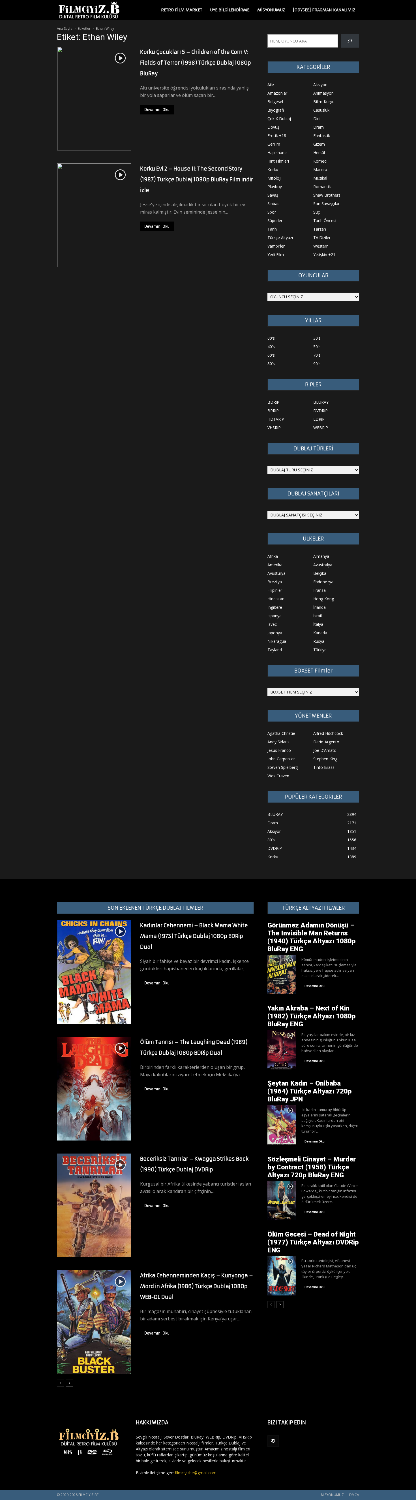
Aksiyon (320, 84)
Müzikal (320, 178)
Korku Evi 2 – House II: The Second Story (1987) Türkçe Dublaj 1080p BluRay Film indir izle (196, 179)
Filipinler (274, 590)
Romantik (322, 186)
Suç (316, 212)
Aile (270, 84)
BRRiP (273, 410)
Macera (320, 169)
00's (271, 338)
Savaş (272, 195)
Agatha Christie (281, 733)
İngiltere (274, 607)
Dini (316, 118)
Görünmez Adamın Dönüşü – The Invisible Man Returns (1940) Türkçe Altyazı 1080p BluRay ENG (311, 937)
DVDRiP (320, 410)
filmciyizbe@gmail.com (195, 1472)
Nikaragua (276, 641)
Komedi (320, 161)
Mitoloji (274, 178)
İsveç (272, 624)
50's (317, 346)
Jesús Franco (279, 750)
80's (271, 363)
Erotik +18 (276, 135)
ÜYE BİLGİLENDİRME (229, 9)
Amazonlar (277, 93)
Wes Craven (278, 775)
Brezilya (274, 581)
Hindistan (275, 598)
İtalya (318, 624)
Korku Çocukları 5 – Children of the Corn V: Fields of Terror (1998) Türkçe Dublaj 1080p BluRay (195, 63)
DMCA (354, 1494)
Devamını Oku (157, 109)
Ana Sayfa (64, 28)
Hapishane (277, 152)
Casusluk (321, 110)
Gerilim (273, 144)
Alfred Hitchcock (328, 733)
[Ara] (350, 41)
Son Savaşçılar (326, 203)
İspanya (274, 615)
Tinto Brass (323, 767)
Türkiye (320, 649)
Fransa (319, 590)
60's (271, 355)
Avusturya (276, 573)
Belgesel (275, 101)
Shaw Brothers (326, 195)
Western (321, 246)
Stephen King (325, 758)
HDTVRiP (275, 419)
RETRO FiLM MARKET (181, 9)
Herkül (319, 152)
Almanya (321, 556)
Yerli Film (275, 254)
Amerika (274, 564)
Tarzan (319, 229)
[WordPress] (273, 1441)
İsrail (317, 615)
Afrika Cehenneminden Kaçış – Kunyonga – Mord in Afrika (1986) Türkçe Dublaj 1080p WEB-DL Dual (196, 1286)
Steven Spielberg (282, 767)
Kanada (320, 632)
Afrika (272, 556)
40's (271, 346)
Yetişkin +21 (324, 254)
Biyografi (275, 110)
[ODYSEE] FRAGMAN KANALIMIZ (324, 9)
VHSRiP (274, 427)
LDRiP (319, 419)
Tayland (274, 649)
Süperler (274, 220)
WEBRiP (320, 427)
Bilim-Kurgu (323, 101)
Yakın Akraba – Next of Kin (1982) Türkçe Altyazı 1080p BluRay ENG (311, 1016)
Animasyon (323, 93)
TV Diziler (322, 237)
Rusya (318, 641)
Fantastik (321, 135)
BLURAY (321, 402)
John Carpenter (281, 758)
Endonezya (323, 581)
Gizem (319, 144)
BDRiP (273, 402)
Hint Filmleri (278, 161)
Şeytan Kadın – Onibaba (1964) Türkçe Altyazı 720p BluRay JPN (309, 1091)
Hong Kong (323, 598)
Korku (272, 169)
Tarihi (272, 229)
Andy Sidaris (278, 741)
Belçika (319, 573)
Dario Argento (326, 741)
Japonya (274, 632)
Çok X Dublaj (279, 118)
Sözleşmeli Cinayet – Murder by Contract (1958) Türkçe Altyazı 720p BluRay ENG (311, 1167)
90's (317, 363)
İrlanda (319, 607)
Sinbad (273, 203)
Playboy (274, 186)
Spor (271, 212)
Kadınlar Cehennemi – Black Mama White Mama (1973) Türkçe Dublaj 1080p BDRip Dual (194, 936)
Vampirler (276, 246)
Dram (318, 127)
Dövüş (273, 127)
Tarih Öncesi (324, 220)
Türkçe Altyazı (280, 237)
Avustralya (322, 564)
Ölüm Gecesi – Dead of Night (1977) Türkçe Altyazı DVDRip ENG (313, 1242)
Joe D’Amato (324, 750)
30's (317, 338)
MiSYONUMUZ (271, 9)
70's (317, 355)
